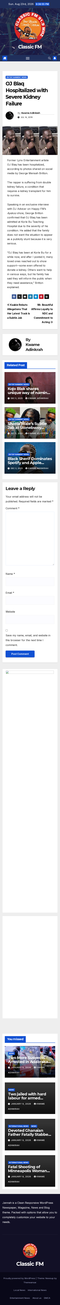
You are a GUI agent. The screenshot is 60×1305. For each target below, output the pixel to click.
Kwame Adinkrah (30, 113)
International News (37, 1290)
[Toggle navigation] (27, 58)
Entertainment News (17, 77)
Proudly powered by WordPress (20, 1278)
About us (36, 1298)
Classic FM (30, 47)
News (11, 1053)
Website (10, 611)
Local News (19, 1290)
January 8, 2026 (21, 1176)
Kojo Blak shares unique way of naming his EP (29, 392)
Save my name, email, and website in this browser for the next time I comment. (28, 640)
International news (18, 1126)
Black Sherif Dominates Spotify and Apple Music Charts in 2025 (30, 462)
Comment (13, 508)
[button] (49, 58)
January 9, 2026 (21, 1067)
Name (10, 573)
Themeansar (30, 1282)
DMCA (47, 1298)
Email (10, 592)
